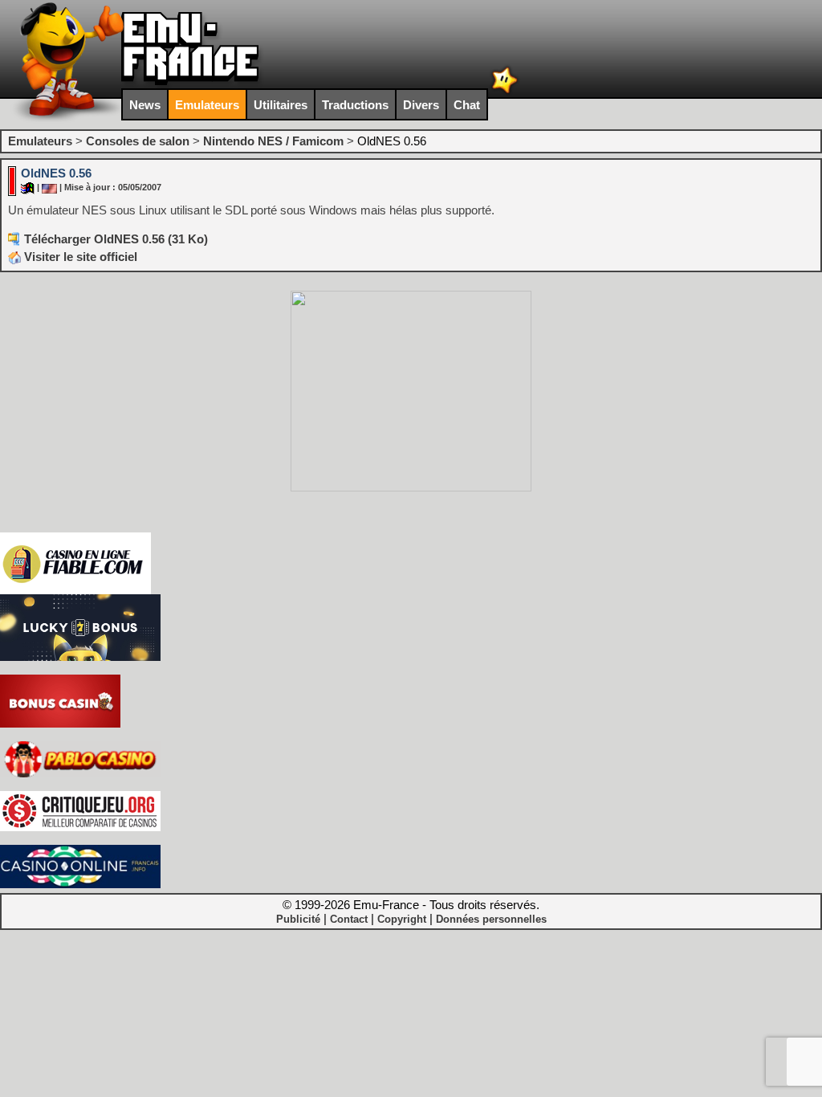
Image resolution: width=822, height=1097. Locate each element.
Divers (421, 105)
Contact (349, 919)
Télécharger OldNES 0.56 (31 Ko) (116, 239)
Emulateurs (207, 105)
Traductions (355, 105)
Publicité (298, 919)
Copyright (401, 919)
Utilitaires (280, 105)
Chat (467, 105)
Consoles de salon (137, 141)
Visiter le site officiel (79, 256)
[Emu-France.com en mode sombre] (505, 92)
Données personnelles (491, 919)
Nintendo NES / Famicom (273, 141)
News (145, 105)
